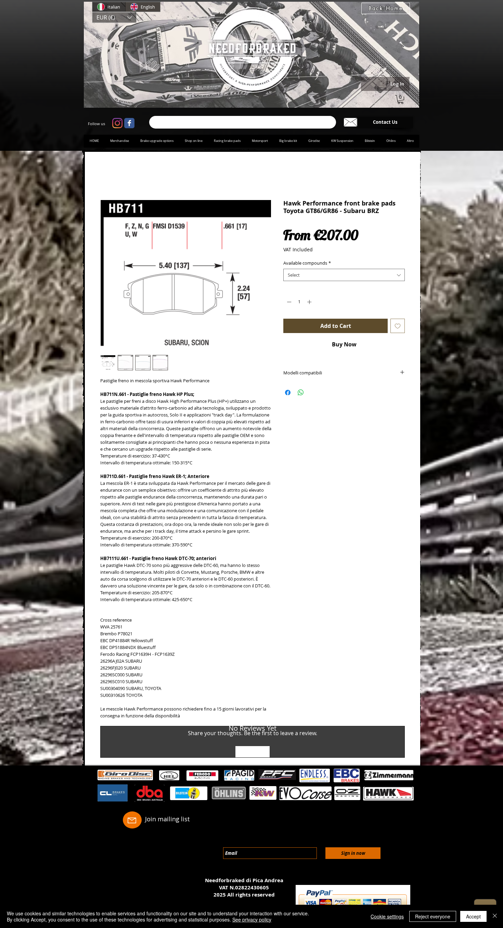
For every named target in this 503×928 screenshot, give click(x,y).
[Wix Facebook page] (129, 123)
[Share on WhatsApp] (301, 394)
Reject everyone (432, 916)
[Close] (495, 916)
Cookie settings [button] (387, 916)
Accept (473, 916)
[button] (114, 17)
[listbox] (114, 17)
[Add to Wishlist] (397, 327)
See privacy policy (251, 919)
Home (108, 176)
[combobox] (344, 276)
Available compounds (307, 264)
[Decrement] (288, 303)
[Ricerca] (242, 122)
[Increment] (310, 303)
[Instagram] (117, 123)
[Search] (412, 81)
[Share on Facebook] (288, 394)
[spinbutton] (299, 303)
